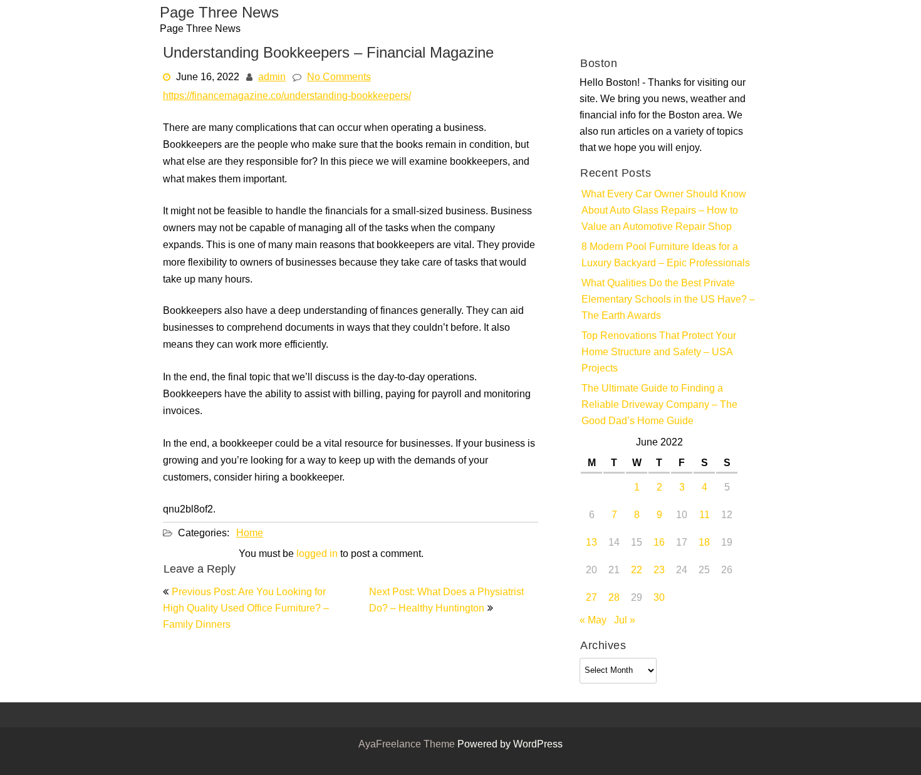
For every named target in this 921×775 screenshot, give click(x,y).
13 (591, 543)
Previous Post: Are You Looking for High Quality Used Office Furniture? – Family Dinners (246, 609)
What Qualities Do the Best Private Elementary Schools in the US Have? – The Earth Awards (668, 300)
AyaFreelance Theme (407, 745)
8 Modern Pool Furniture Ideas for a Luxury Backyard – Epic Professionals (665, 255)
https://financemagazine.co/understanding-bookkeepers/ (287, 96)
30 (659, 598)
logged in (317, 554)
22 (636, 571)
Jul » (624, 621)
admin (272, 78)
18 (704, 543)
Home (249, 534)
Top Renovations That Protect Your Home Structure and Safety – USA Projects (658, 352)
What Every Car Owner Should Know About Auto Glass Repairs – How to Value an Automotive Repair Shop (663, 211)
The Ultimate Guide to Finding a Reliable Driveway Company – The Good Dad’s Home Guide (659, 405)
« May (593, 621)
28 (614, 598)
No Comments (339, 78)
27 (591, 598)
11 (704, 515)
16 (659, 543)
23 (659, 571)
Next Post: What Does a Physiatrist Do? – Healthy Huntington (446, 601)
